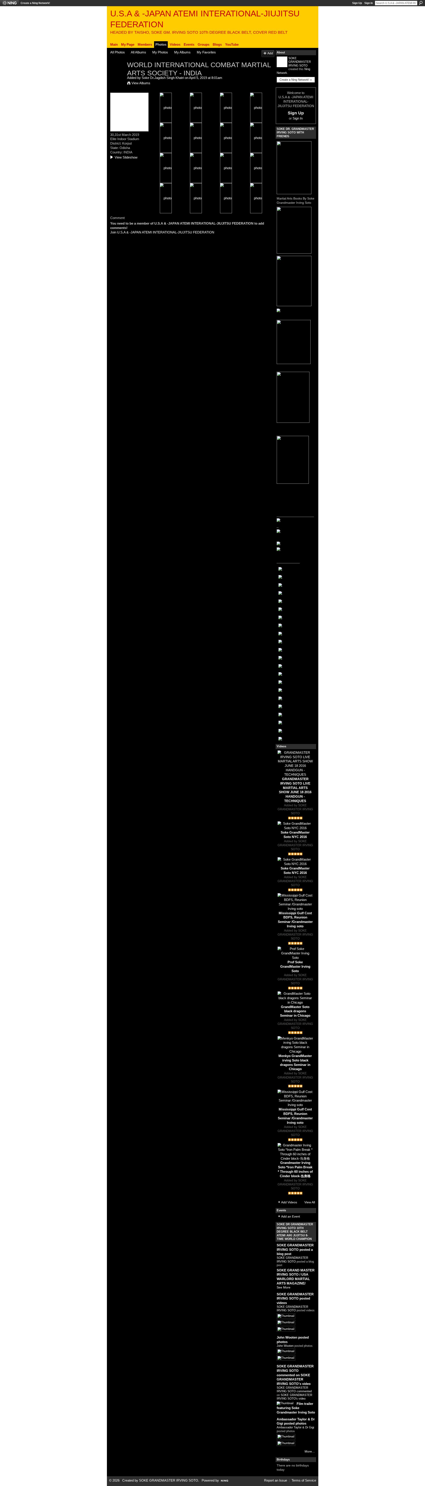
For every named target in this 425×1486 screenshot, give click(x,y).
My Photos (160, 52)
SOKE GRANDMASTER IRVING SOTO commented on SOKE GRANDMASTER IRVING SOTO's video (295, 1375)
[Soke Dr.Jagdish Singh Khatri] (117, 73)
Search (421, 3)
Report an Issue (275, 1480)
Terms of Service (304, 1480)
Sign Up (357, 3)
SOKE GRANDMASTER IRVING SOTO (299, 62)
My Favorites (206, 52)
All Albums (138, 52)
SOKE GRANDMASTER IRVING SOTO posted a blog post (295, 1249)
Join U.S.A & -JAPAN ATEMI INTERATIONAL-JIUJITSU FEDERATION (162, 232)
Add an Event (290, 1216)
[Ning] (9, 3)
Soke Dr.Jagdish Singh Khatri (163, 78)
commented (304, 1391)
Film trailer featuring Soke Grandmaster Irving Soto (296, 1408)
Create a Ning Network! (35, 3)
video (302, 1398)
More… (310, 1451)
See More (283, 1287)
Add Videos (289, 1202)
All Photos (117, 52)
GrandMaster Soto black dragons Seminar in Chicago (295, 1011)
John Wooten (285, 1345)
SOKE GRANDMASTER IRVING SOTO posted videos (295, 1298)
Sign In (368, 3)
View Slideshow (126, 157)
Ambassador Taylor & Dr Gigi (295, 1427)
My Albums (182, 52)
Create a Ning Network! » (296, 79)
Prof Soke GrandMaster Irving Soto (295, 966)
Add (270, 53)
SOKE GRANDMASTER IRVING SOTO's (294, 1396)
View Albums (140, 83)
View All (309, 1202)
